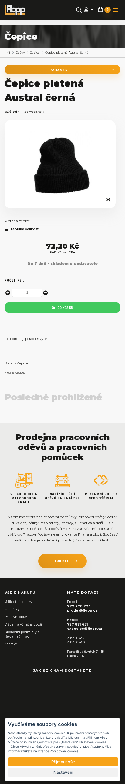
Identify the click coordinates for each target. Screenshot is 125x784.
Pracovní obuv (16, 617)
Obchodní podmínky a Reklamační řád (22, 634)
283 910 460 (76, 642)
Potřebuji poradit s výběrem (32, 339)
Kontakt (11, 644)
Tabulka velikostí (24, 229)
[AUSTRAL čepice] (60, 164)
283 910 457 (76, 638)
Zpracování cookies (64, 751)
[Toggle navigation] (115, 10)
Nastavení (63, 772)
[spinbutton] (27, 293)
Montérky (12, 609)
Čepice (35, 52)
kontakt (62, 561)
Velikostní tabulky (18, 602)
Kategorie (59, 69)
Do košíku (64, 308)
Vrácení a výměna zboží (23, 624)
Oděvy (20, 52)
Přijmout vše (63, 761)
